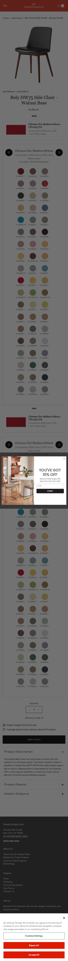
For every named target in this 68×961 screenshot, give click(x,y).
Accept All (34, 954)
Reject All (34, 945)
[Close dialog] (64, 458)
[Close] (64, 918)
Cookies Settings (34, 935)
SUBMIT (50, 491)
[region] (34, 937)
